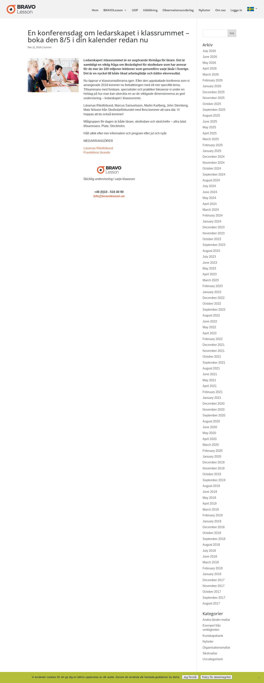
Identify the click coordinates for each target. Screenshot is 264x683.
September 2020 (214, 415)
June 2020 (210, 427)
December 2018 (214, 527)
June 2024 (210, 192)
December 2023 (214, 227)
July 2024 (209, 186)
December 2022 (214, 297)
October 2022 (212, 303)
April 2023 (210, 274)
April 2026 (210, 68)
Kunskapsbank (213, 635)
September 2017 (214, 597)
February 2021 (213, 392)
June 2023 (210, 262)
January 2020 (212, 456)
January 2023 (212, 292)
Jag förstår (190, 677)
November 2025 (214, 98)
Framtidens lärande (96, 152)
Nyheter (204, 10)
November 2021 (214, 350)
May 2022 (209, 327)
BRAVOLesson (113, 10)
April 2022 (210, 333)
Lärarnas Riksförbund (98, 148)
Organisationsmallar (216, 647)
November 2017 (214, 585)
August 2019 (211, 486)
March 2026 (211, 74)
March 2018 (211, 562)
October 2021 (212, 356)
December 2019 (214, 462)
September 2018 (214, 539)
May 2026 (209, 62)
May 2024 (209, 198)
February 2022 (213, 339)
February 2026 (213, 80)
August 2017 (211, 603)
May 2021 (209, 380)
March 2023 (211, 280)
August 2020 (211, 421)
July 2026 (209, 51)
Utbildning (150, 10)
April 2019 (210, 503)
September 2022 (214, 309)
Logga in (236, 10)
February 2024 (213, 215)
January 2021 (212, 397)
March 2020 (211, 444)
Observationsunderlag (178, 10)
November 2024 (214, 162)
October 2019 (212, 474)
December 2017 (214, 580)
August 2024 (211, 180)
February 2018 (213, 568)
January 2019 (212, 521)
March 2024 (211, 209)
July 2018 (209, 550)
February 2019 (213, 515)
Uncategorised (213, 659)
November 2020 (214, 409)
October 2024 (212, 168)
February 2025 (213, 145)
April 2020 (210, 439)
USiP (135, 10)
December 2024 (214, 156)
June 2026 (210, 56)
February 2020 (213, 450)
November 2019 (214, 468)
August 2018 (211, 544)
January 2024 (212, 221)
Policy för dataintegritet (216, 677)
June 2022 (210, 321)
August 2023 (211, 250)
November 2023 (214, 233)
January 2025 (212, 151)
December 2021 (214, 344)
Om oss (220, 10)
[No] (259, 678)
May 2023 (209, 268)
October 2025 (212, 104)
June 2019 (210, 491)
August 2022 (211, 315)
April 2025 (210, 133)
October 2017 (212, 591)
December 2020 (214, 403)
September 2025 (214, 109)
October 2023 (212, 239)
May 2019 (209, 497)
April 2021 (210, 386)
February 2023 (213, 286)
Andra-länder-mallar (216, 619)
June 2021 (210, 374)
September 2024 (214, 174)
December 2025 (214, 92)
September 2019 (214, 480)
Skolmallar (210, 653)
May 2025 (209, 127)
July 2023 (209, 256)
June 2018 (210, 556)
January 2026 (212, 86)
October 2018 (212, 533)
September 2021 (214, 362)
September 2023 (214, 244)
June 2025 (210, 121)
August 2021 (211, 368)
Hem (95, 10)
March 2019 (211, 509)
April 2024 (210, 203)
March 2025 (211, 139)
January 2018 (212, 574)
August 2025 (211, 115)
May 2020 (209, 433)
